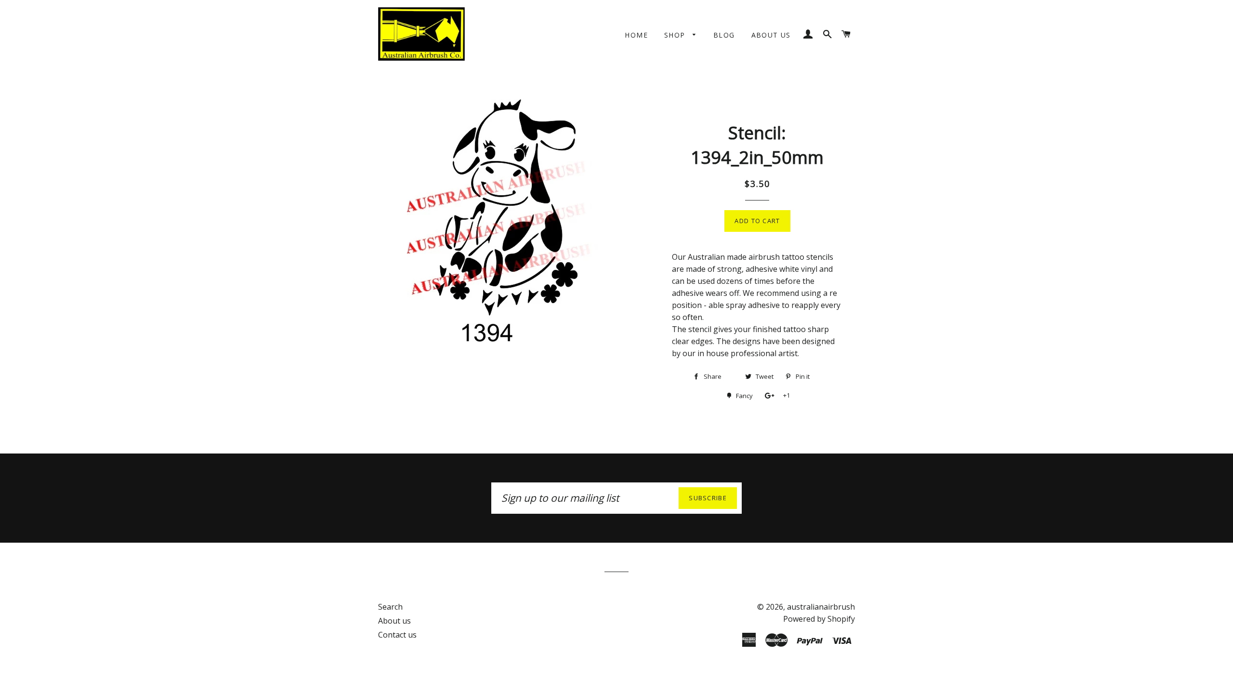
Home (636, 35)
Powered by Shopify (819, 619)
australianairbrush (821, 606)
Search (390, 606)
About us (771, 35)
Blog (724, 35)
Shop (676, 35)
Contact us (397, 634)
